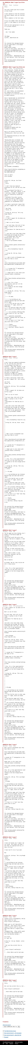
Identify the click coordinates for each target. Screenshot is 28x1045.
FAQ (7, 1043)
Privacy (16, 1043)
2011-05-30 (5, 5)
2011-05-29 (5, 68)
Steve (14, 746)
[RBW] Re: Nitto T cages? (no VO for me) (14, 67)
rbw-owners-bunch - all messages (12, 1033)
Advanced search (7, 1024)
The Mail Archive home (10, 1031)
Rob (14, 531)
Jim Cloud (15, 357)
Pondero (15, 981)
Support (11, 1043)
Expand (6, 1037)
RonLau (15, 838)
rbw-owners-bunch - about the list (12, 1035)
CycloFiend (15, 5)
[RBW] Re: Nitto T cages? (10, 356)
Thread (10, 5)
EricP (14, 917)
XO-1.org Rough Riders (18, 68)
